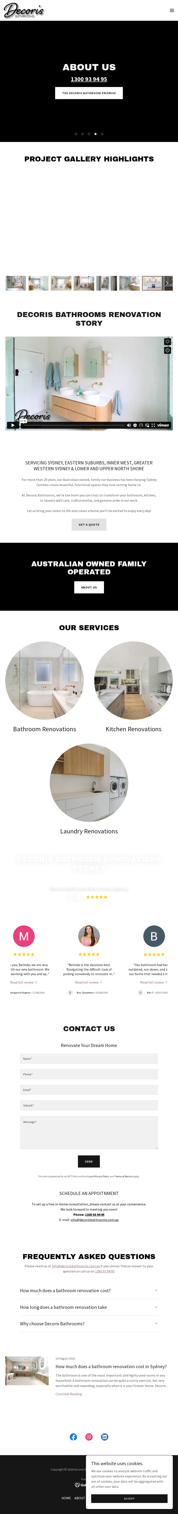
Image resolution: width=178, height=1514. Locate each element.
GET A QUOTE (89, 525)
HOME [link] (66, 1498)
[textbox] (89, 1058)
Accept (129, 1498)
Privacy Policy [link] (101, 1176)
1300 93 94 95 (104, 1271)
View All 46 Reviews (89, 911)
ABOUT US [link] (82, 1498)
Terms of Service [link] (124, 1176)
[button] (172, 10)
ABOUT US (89, 587)
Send (89, 1161)
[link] (24, 10)
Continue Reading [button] (69, 1394)
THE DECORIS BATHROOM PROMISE (89, 93)
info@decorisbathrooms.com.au (95, 1220)
